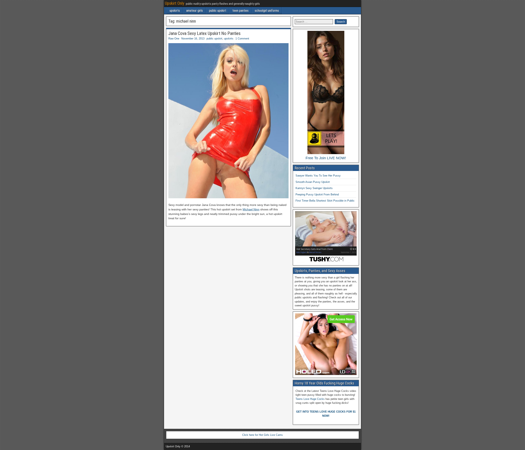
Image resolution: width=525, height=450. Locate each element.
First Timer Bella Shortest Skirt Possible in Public (325, 200)
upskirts (175, 11)
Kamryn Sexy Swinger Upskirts (314, 188)
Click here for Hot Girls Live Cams (262, 434)
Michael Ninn (251, 209)
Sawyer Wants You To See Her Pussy (318, 175)
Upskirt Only (174, 3)
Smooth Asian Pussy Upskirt (313, 181)
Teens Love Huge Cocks (310, 398)
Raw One (173, 38)
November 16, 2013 (192, 38)
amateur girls (194, 11)
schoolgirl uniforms (267, 11)
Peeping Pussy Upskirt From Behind (317, 194)
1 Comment (242, 38)
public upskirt (217, 11)
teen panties (240, 11)
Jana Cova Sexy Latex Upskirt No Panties (204, 33)
